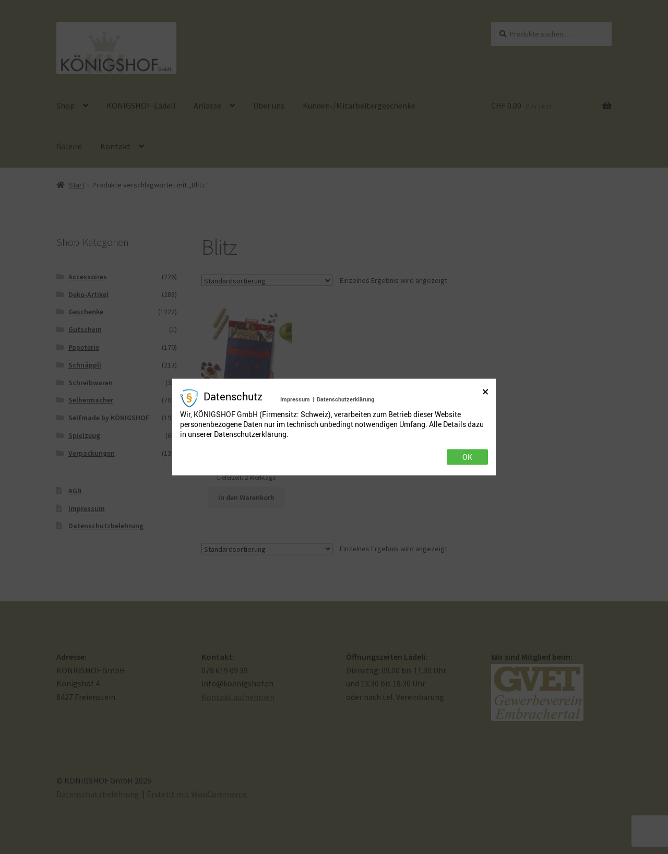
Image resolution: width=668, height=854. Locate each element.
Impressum (295, 399)
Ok (467, 456)
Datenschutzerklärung (345, 399)
